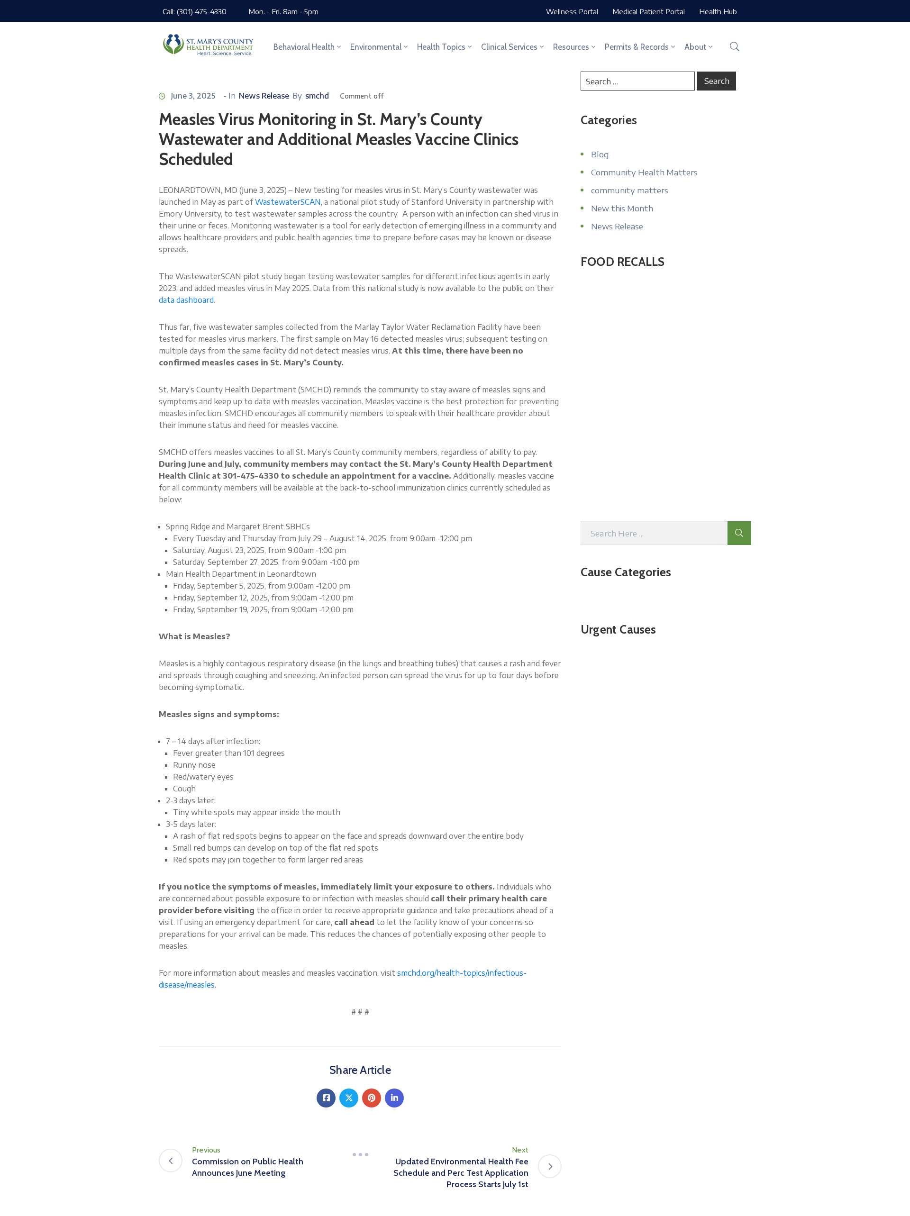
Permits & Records (637, 47)
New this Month (622, 208)
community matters (629, 190)
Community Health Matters (644, 172)
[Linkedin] (394, 1098)
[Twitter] (348, 1098)
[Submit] (739, 533)
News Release (264, 95)
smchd (317, 95)
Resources (571, 47)
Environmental (375, 47)
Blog (600, 154)
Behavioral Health (304, 47)
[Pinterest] (371, 1098)
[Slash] (360, 1155)
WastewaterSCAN (288, 202)
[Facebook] (326, 1098)
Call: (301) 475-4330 (195, 11)
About (695, 47)
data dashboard (186, 300)
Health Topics (441, 47)
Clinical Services (509, 47)
